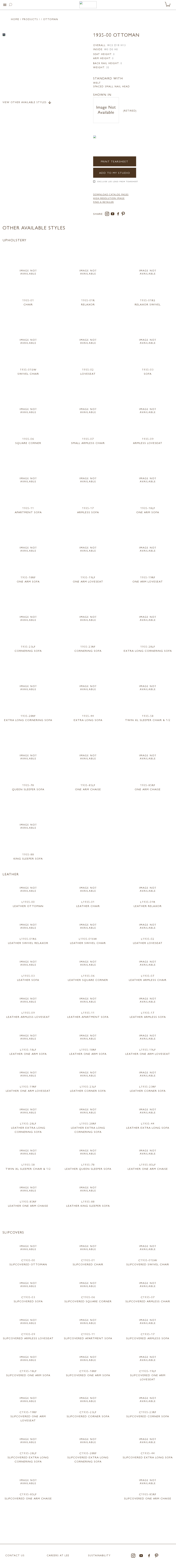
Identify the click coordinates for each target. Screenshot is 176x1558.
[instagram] (108, 214)
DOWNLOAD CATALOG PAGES (111, 194)
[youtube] (113, 214)
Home (15, 19)
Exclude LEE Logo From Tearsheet (117, 181)
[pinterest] (123, 214)
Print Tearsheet (114, 161)
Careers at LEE (58, 1555)
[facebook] (119, 214)
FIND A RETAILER (103, 201)
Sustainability (99, 1555)
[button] (5, 5)
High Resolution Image (109, 198)
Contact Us (15, 1555)
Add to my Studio (114, 173)
